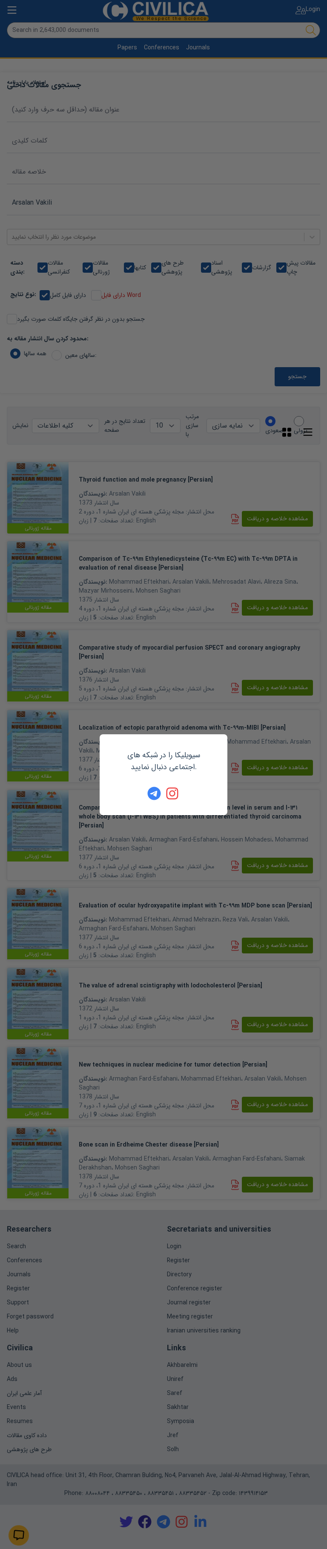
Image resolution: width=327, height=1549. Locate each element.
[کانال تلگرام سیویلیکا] (154, 793)
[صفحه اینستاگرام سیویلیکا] (173, 793)
